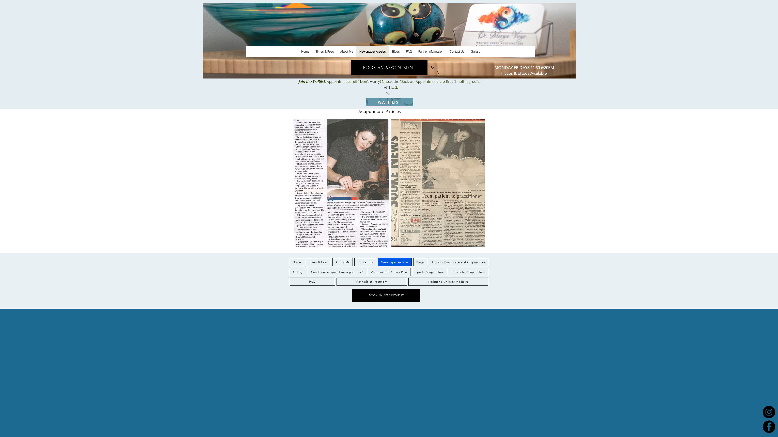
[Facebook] (769, 426)
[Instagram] (769, 412)
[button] (430, 51)
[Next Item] (477, 183)
